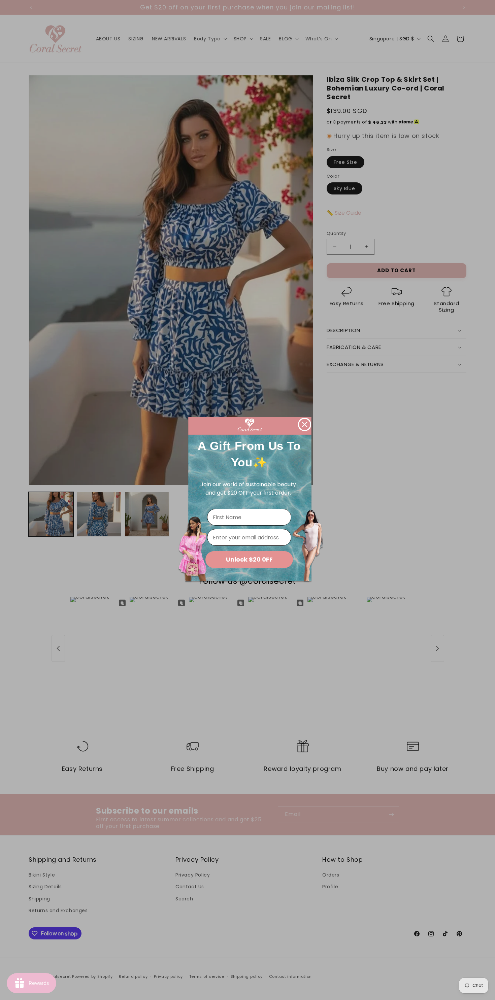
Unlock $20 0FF (249, 559)
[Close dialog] (304, 424)
